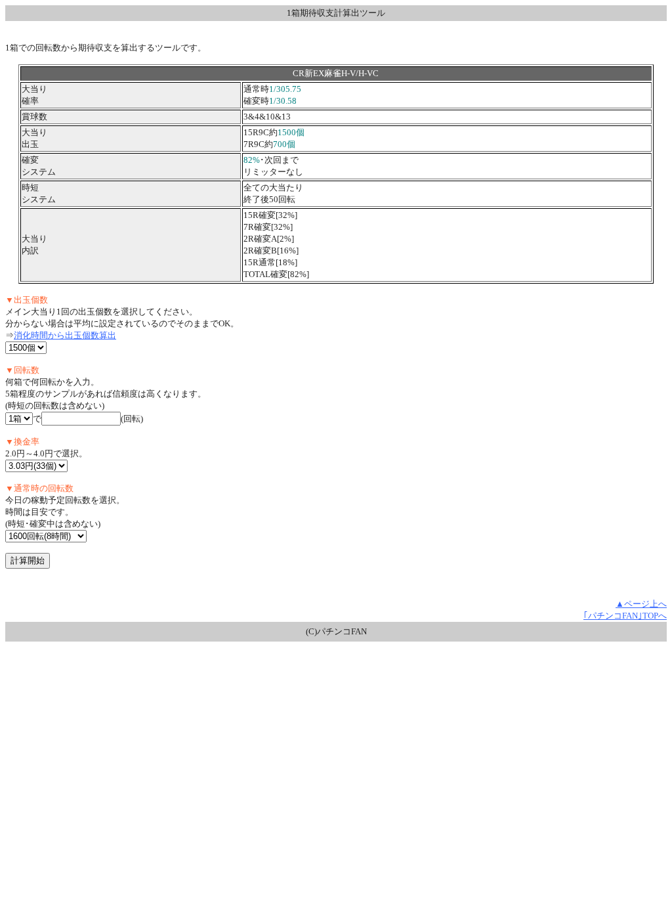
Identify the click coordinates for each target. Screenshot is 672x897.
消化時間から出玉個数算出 (65, 335)
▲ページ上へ (641, 604)
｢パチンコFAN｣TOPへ (625, 616)
